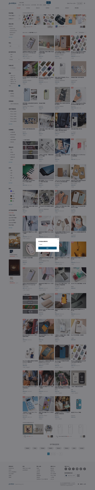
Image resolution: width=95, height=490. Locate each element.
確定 (47, 248)
